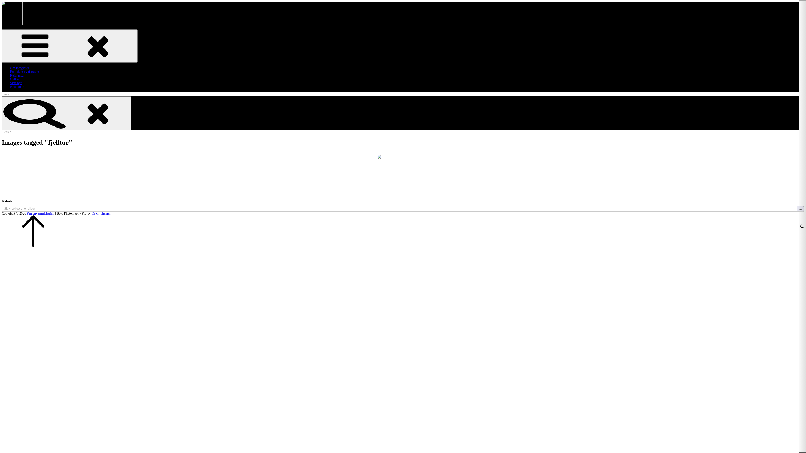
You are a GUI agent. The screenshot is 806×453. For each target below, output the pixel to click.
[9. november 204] (403, 172)
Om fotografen (20, 68)
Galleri (14, 79)
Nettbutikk (17, 87)
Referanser (17, 75)
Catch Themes (101, 213)
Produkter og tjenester (24, 71)
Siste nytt (16, 83)
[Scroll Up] (33, 245)
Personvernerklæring (40, 213)
